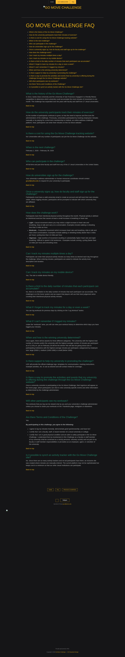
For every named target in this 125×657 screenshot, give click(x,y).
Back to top (30, 106)
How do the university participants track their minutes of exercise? (53, 35)
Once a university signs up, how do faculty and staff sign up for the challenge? (57, 49)
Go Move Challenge (61, 652)
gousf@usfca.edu (32, 181)
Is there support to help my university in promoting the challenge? (53, 73)
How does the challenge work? (40, 52)
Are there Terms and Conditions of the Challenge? (47, 84)
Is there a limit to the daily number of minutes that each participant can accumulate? (59, 61)
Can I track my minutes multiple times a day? (45, 55)
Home (52, 2)
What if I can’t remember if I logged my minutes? (46, 67)
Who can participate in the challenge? (43, 44)
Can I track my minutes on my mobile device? (45, 58)
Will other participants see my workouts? (44, 81)
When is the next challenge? (39, 41)
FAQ (73, 2)
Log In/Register (63, 2)
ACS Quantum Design (72, 652)
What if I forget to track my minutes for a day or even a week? (51, 64)
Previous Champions (70, 489)
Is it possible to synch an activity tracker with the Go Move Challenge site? (56, 87)
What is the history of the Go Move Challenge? (46, 32)
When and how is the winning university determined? (48, 70)
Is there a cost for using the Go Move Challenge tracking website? (53, 38)
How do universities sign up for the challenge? (46, 47)
